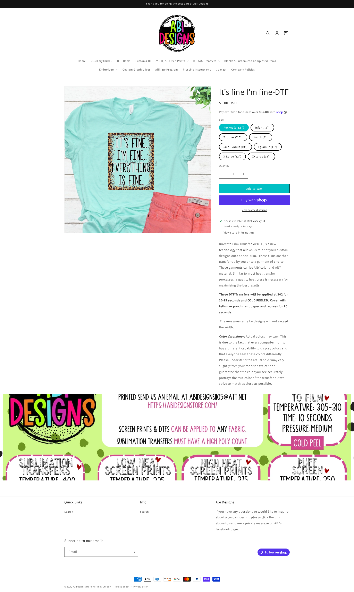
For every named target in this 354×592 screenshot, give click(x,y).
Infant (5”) (262, 127)
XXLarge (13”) (261, 156)
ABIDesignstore (81, 586)
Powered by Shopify (100, 586)
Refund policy (122, 586)
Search (68, 511)
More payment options (254, 209)
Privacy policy (141, 586)
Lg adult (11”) (267, 147)
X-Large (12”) (232, 156)
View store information (239, 232)
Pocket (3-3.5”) (234, 127)
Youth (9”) (261, 137)
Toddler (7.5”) (233, 137)
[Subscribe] (133, 552)
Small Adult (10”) (235, 147)
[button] (162, 61)
